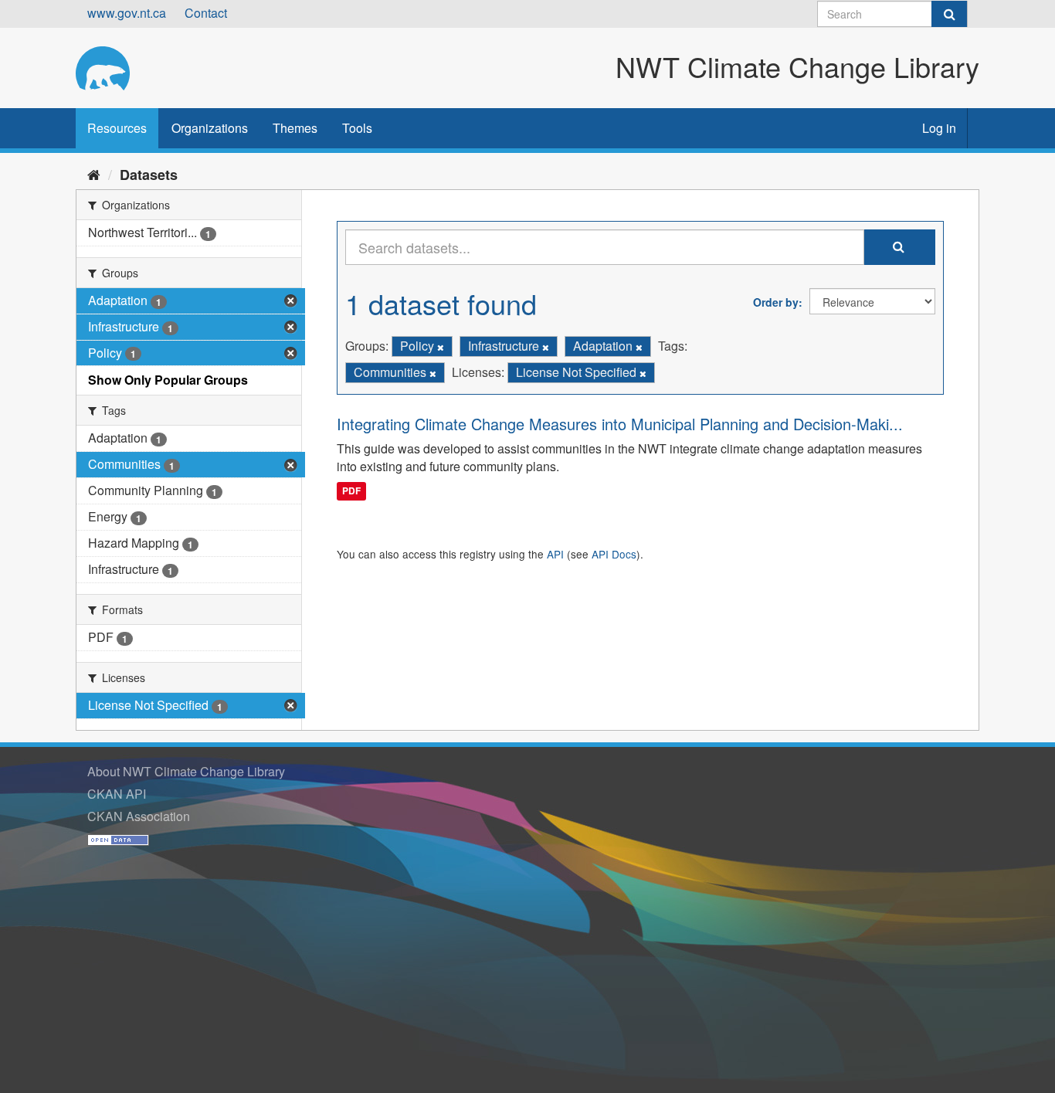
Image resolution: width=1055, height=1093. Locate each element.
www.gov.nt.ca (126, 13)
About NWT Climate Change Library (186, 771)
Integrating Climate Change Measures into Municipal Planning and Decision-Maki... (620, 423)
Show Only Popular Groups (168, 380)
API (555, 554)
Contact (206, 13)
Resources (117, 128)
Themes (295, 128)
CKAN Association (138, 816)
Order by (776, 302)
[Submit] (949, 14)
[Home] (93, 174)
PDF (351, 490)
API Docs (614, 554)
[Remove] (440, 347)
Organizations (209, 128)
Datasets (149, 175)
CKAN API (116, 794)
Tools (357, 128)
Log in (939, 128)
